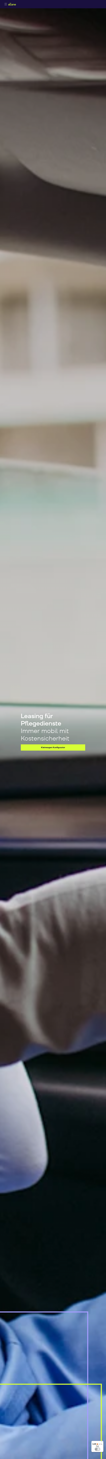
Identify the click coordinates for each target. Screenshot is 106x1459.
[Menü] (101, 1442)
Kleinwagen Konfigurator (53, 747)
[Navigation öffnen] (5, 4)
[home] (28, 4)
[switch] (97, 1449)
